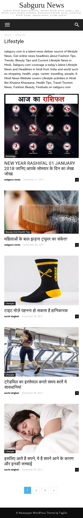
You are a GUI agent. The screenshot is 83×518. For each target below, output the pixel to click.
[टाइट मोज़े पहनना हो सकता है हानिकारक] (41, 280)
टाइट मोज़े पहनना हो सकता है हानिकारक (36, 310)
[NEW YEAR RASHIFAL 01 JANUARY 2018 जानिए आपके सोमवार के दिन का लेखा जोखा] (41, 126)
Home (7, 35)
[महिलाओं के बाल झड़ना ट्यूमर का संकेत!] (41, 212)
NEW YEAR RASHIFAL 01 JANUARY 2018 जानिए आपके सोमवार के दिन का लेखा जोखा (39, 168)
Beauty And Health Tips (18, 231)
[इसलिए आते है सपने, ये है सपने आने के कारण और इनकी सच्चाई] (41, 428)
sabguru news (12, 179)
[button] (77, 25)
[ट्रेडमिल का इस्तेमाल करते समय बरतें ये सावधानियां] (41, 352)
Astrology (10, 156)
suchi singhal (11, 316)
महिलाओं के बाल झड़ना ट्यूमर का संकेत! (35, 239)
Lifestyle (10, 303)
